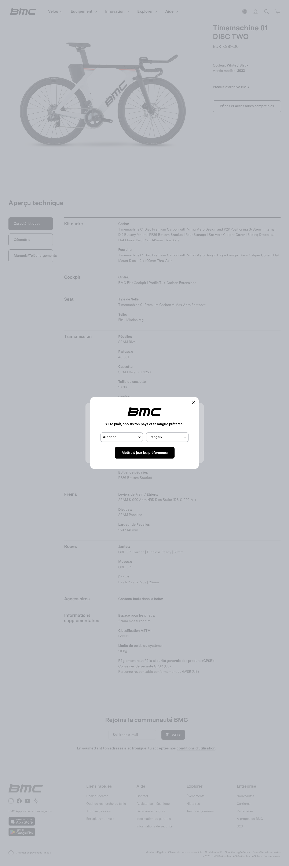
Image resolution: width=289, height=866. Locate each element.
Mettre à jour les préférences (145, 453)
